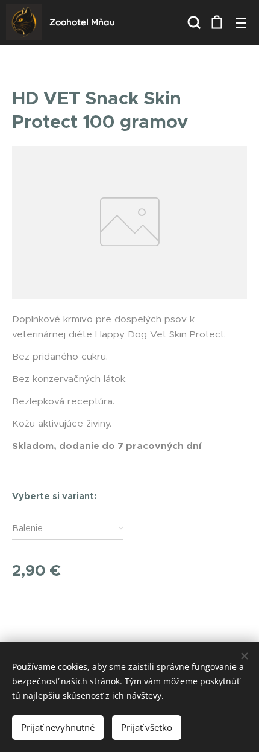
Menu (241, 22)
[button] (193, 22)
